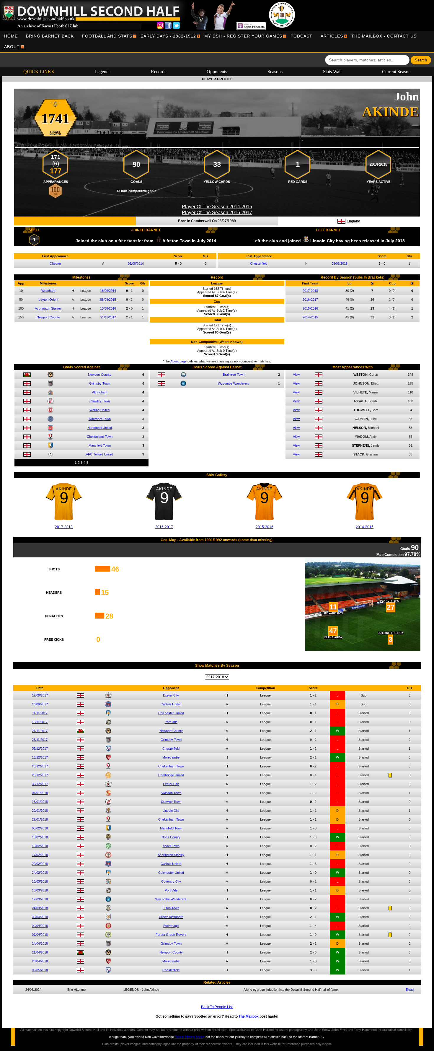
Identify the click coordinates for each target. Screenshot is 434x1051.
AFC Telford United (99, 454)
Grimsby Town (99, 383)
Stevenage (171, 926)
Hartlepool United (99, 427)
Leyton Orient (48, 299)
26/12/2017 (40, 775)
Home (11, 36)
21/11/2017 (108, 317)
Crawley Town (99, 401)
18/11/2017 (40, 722)
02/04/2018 (40, 926)
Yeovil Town (171, 846)
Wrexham (48, 290)
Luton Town (171, 908)
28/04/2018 (40, 961)
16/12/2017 (40, 757)
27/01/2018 (40, 819)
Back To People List (217, 1007)
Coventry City (171, 881)
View (296, 374)
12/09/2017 (40, 695)
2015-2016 (310, 308)
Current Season (396, 71)
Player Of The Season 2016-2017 (217, 212)
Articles (332, 36)
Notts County (170, 837)
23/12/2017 (40, 766)
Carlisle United (171, 704)
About (12, 46)
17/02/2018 (40, 855)
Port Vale (171, 722)
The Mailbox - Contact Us (384, 36)
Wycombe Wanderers (233, 383)
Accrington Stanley (48, 308)
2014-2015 (310, 317)
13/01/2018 (40, 801)
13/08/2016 (108, 308)
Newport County (48, 317)
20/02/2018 (40, 863)
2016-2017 (310, 299)
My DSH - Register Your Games (243, 36)
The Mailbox (249, 1016)
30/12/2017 (40, 784)
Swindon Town (171, 793)
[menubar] (217, 41)
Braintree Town (233, 374)
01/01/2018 (40, 793)
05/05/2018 (339, 263)
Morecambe (171, 757)
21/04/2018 (40, 952)
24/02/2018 (40, 872)
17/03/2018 (40, 899)
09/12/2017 (40, 748)
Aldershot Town (100, 419)
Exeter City (171, 695)
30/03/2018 (40, 917)
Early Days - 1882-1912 (168, 36)
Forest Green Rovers (171, 934)
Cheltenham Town (99, 436)
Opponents (217, 71)
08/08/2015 (108, 299)
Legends (102, 71)
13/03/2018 (40, 890)
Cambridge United (171, 775)
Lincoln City (171, 810)
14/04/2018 (40, 943)
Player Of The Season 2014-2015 (217, 206)
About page (178, 361)
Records (158, 71)
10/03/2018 (40, 881)
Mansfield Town (100, 445)
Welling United (99, 410)
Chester (55, 263)
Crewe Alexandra (171, 917)
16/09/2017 (40, 704)
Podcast (301, 36)
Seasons (275, 71)
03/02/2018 (40, 828)
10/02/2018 (40, 837)
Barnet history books (190, 1037)
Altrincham (99, 392)
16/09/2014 (108, 290)
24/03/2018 (40, 908)
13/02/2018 (40, 846)
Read (410, 989)
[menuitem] (11, 36)
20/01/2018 (40, 810)
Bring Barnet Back (50, 36)
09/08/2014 (136, 263)
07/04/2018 (40, 934)
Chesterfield (258, 263)
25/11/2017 (40, 739)
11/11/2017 (40, 713)
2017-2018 (310, 290)
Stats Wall (332, 71)
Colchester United (171, 713)
